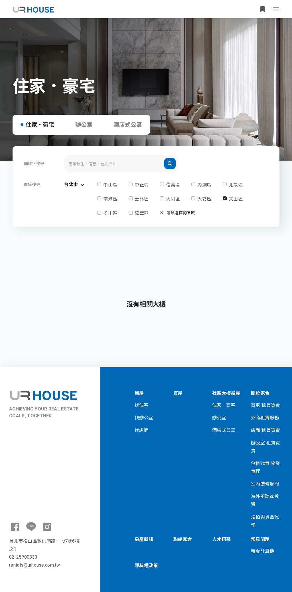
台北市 (71, 184)
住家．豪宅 (40, 124)
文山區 (236, 199)
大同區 (173, 199)
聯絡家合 (182, 539)
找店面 (142, 430)
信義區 (173, 185)
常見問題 (260, 539)
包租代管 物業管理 (265, 467)
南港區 (110, 199)
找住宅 (142, 405)
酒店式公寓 (127, 124)
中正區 (142, 185)
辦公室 (83, 124)
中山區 (110, 185)
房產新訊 (144, 539)
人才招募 (221, 539)
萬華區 (142, 213)
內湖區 (204, 185)
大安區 (204, 199)
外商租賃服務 (265, 417)
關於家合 (260, 393)
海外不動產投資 (265, 500)
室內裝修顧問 (265, 484)
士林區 (142, 199)
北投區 (236, 185)
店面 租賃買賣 (265, 430)
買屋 (178, 393)
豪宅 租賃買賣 (265, 405)
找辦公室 (144, 417)
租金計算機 (262, 551)
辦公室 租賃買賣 (265, 447)
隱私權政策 (146, 565)
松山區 (110, 213)
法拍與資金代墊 (265, 521)
